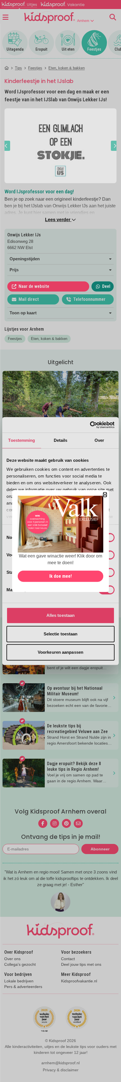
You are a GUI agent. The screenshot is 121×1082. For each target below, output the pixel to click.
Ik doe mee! (60, 576)
